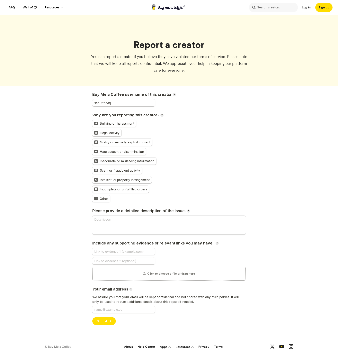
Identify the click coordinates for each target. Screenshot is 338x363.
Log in (306, 7)
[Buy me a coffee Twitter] (272, 346)
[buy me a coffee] (169, 7)
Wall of (28, 7)
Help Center (146, 347)
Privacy (203, 347)
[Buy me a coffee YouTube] (281, 346)
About (128, 347)
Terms (218, 347)
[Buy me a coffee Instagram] (291, 346)
